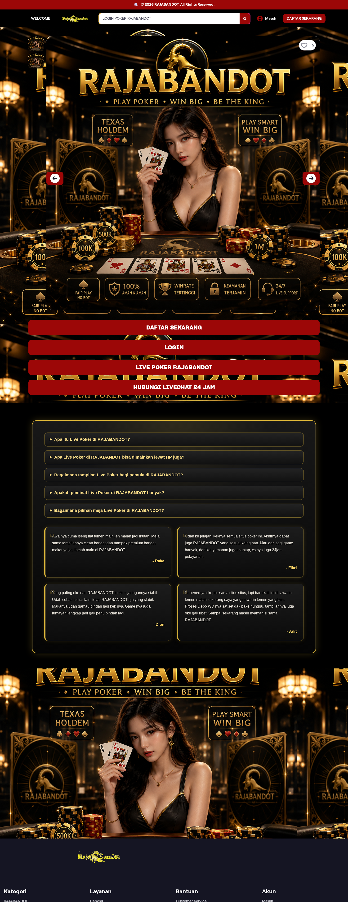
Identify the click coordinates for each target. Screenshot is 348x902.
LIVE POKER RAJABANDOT (174, 367)
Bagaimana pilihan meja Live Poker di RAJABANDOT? (109, 510)
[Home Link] (74, 19)
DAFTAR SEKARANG (174, 327)
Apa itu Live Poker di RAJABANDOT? (92, 439)
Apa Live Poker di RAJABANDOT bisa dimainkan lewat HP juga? (119, 457)
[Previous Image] (54, 178)
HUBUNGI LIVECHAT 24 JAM (174, 387)
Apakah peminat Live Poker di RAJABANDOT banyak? (109, 492)
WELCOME (40, 18)
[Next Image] (311, 178)
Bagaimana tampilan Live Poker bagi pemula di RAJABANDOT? (118, 475)
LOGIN (174, 347)
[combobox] (169, 18)
